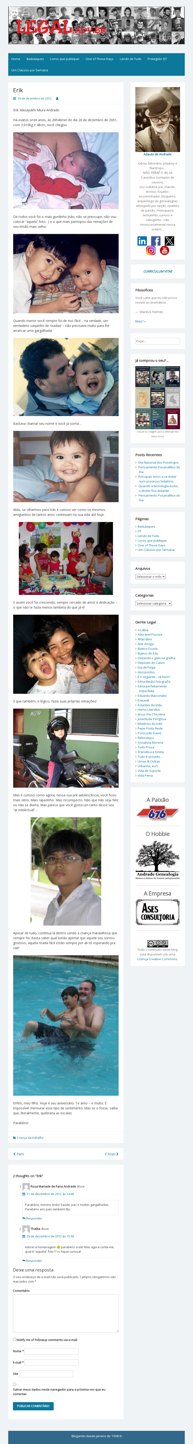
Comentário (21, 1290)
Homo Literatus (149, 709)
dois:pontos (146, 672)
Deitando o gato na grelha (156, 658)
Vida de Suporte (149, 771)
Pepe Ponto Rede (150, 728)
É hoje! (110, 1154)
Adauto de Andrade (158, 154)
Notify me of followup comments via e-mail (47, 1340)
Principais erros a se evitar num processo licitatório (157, 478)
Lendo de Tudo (130, 59)
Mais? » (140, 321)
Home (15, 59)
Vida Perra (145, 775)
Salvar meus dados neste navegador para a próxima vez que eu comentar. (59, 1391)
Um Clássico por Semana (29, 70)
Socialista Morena (150, 742)
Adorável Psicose (150, 634)
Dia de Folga (146, 667)
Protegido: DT (157, 59)
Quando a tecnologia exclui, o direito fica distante (158, 488)
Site (15, 1374)
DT (139, 531)
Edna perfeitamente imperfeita (152, 688)
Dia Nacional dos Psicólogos (158, 462)
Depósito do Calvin (151, 663)
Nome (18, 1351)
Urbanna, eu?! (148, 766)
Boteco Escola (147, 648)
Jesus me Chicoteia (151, 714)
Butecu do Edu (148, 653)
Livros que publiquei (64, 59)
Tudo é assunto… (150, 756)
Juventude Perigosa (152, 719)
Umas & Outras (149, 761)
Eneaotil (143, 700)
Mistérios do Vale (150, 724)
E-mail (18, 1362)
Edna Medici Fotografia (154, 681)
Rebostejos (146, 738)
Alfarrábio (145, 639)
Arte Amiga (146, 644)
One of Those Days (99, 59)
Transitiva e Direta (151, 752)
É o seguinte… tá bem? (154, 677)
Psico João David (149, 733)
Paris (20, 1154)
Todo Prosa (146, 747)
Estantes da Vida (150, 705)
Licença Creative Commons (157, 959)
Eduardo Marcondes (152, 696)
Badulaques (35, 59)
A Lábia (143, 630)
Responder (34, 1218)
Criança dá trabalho (30, 1138)
